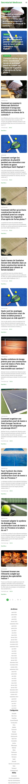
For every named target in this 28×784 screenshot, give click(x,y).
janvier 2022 (14, 687)
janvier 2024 (14, 639)
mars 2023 (14, 655)
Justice (14, 743)
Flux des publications (14, 778)
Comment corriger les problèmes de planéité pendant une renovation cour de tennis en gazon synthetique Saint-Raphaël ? (13, 162)
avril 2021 (14, 708)
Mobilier (14, 747)
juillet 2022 (14, 674)
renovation (6, 34)
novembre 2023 (14, 644)
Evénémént (14, 734)
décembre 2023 (14, 642)
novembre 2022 (14, 664)
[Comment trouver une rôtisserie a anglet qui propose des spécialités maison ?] (14, 558)
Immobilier (14, 741)
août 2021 (14, 699)
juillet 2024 (14, 628)
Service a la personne (14, 763)
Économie (14, 729)
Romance (14, 757)
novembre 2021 (14, 692)
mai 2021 (14, 706)
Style (14, 766)
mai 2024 (14, 633)
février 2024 (14, 637)
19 (18, 599)
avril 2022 (14, 680)
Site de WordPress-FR (14, 783)
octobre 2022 (14, 667)
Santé (14, 759)
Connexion (14, 776)
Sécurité (14, 761)
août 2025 (14, 619)
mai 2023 (14, 651)
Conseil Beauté (14, 720)
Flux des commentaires (14, 780)
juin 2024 (14, 630)
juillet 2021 (14, 701)
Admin (10, 127)
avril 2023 (14, 653)
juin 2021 (14, 703)
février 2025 (14, 621)
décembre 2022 (14, 662)
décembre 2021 (14, 690)
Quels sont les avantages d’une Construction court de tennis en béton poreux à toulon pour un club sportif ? (13, 314)
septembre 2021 (14, 696)
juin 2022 (14, 676)
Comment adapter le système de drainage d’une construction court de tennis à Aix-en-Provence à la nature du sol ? (14, 525)
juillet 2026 (14, 614)
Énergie (14, 732)
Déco (14, 725)
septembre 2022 (14, 669)
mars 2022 (14, 683)
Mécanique (14, 745)
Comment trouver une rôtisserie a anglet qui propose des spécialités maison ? (11, 575)
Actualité (14, 713)
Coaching (14, 718)
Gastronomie (4, 569)
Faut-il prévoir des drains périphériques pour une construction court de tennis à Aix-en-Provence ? (14, 474)
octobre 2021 (14, 694)
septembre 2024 (14, 623)
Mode (14, 750)
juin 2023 (14, 649)
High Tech (14, 738)
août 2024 (14, 626)
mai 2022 (14, 678)
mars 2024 (14, 635)
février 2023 (14, 658)
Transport (14, 768)
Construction (6, 11)
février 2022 (14, 685)
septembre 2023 (14, 646)
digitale (14, 727)
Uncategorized (14, 770)
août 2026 (14, 612)
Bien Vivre (14, 716)
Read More (3, 130)
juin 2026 (14, 617)
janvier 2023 (14, 660)
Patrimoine (14, 752)
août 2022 (14, 671)
